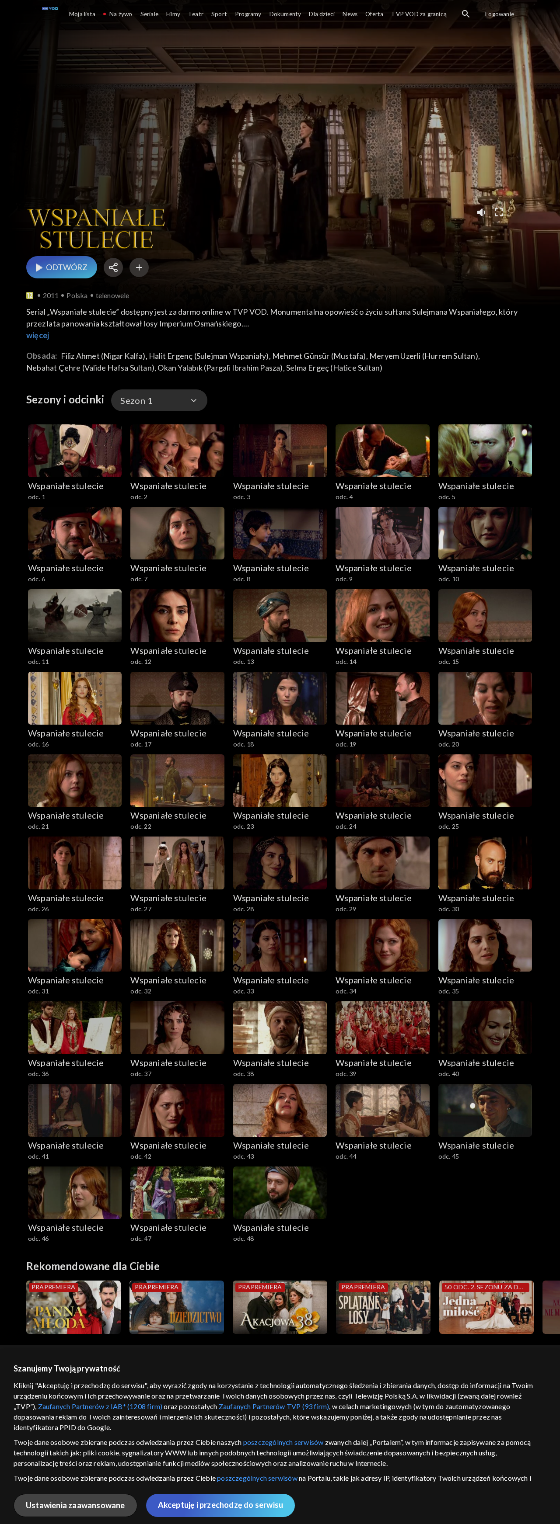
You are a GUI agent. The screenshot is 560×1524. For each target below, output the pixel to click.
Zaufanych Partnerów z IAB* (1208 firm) (100, 1406)
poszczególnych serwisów (283, 1442)
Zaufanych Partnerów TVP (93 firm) (274, 1406)
